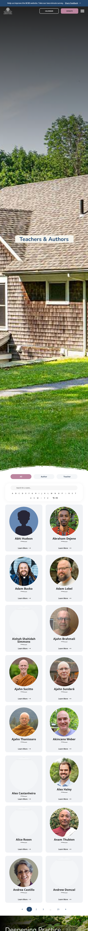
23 (59, 909)
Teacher (67, 476)
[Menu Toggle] (82, 11)
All (21, 476)
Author (44, 476)
